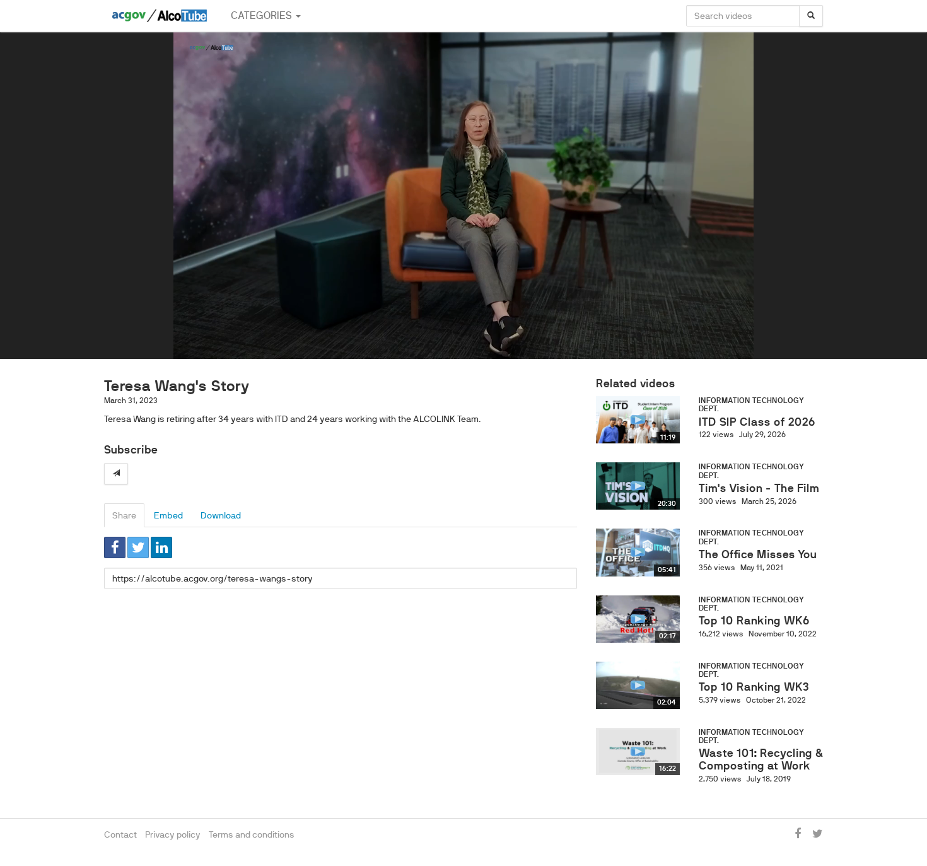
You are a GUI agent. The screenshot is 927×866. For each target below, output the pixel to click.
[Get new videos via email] (116, 473)
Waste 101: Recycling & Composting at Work (761, 759)
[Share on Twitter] (138, 547)
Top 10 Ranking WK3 (754, 687)
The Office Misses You (758, 554)
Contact (120, 834)
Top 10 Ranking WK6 (754, 620)
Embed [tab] (168, 515)
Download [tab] (221, 515)
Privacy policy (173, 834)
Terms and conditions (251, 834)
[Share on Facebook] (114, 547)
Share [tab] (124, 515)
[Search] (811, 15)
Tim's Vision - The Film (759, 488)
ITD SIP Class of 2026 (757, 422)
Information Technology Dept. (751, 404)
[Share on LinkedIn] (161, 547)
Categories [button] (262, 15)
